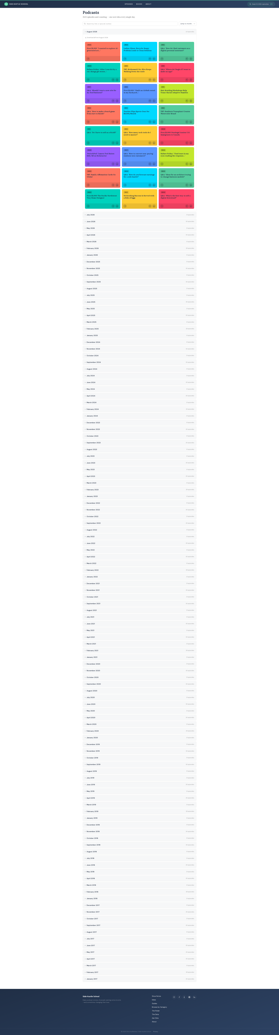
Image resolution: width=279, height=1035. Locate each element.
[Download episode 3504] (154, 185)
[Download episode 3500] (190, 206)
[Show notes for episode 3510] (125, 143)
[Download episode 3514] (117, 121)
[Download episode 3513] (154, 121)
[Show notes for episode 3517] (88, 100)
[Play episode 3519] (150, 79)
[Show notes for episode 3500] (162, 206)
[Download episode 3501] (154, 206)
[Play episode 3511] (113, 143)
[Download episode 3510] (154, 143)
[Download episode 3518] (190, 79)
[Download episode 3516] (154, 100)
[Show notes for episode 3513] (125, 121)
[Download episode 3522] (154, 58)
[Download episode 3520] (117, 79)
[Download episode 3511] (117, 143)
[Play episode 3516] (150, 100)
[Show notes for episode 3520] (88, 79)
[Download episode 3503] (190, 185)
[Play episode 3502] (113, 206)
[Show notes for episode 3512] (162, 121)
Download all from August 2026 (97, 37)
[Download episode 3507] (154, 164)
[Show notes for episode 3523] (88, 58)
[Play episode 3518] (187, 79)
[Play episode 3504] (150, 185)
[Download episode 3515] (190, 100)
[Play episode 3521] (187, 58)
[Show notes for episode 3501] (125, 206)
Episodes (129, 4)
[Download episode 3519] (154, 79)
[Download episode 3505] (117, 185)
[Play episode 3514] (113, 121)
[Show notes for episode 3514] (88, 121)
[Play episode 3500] (187, 206)
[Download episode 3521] (190, 58)
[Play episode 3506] (187, 164)
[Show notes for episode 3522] (125, 58)
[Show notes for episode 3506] (162, 164)
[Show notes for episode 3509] (162, 143)
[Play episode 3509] (187, 143)
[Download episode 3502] (117, 206)
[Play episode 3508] (113, 164)
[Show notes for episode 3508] (88, 164)
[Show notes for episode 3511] (88, 143)
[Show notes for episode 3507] (125, 164)
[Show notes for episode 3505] (88, 185)
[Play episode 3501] (150, 206)
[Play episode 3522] (150, 58)
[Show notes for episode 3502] (88, 206)
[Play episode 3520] (113, 79)
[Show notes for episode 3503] (162, 185)
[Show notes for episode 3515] (162, 100)
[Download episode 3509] (190, 143)
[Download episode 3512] (190, 121)
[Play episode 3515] (187, 100)
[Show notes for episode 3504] (125, 185)
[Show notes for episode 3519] (125, 79)
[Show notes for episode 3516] (125, 100)
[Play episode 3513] (150, 121)
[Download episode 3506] (190, 164)
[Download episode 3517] (117, 100)
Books (139, 4)
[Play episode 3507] (150, 164)
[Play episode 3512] (187, 121)
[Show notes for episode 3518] (162, 79)
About (148, 4)
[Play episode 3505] (113, 185)
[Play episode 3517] (113, 100)
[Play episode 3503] (187, 185)
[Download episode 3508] (117, 164)
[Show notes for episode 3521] (162, 58)
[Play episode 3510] (150, 143)
